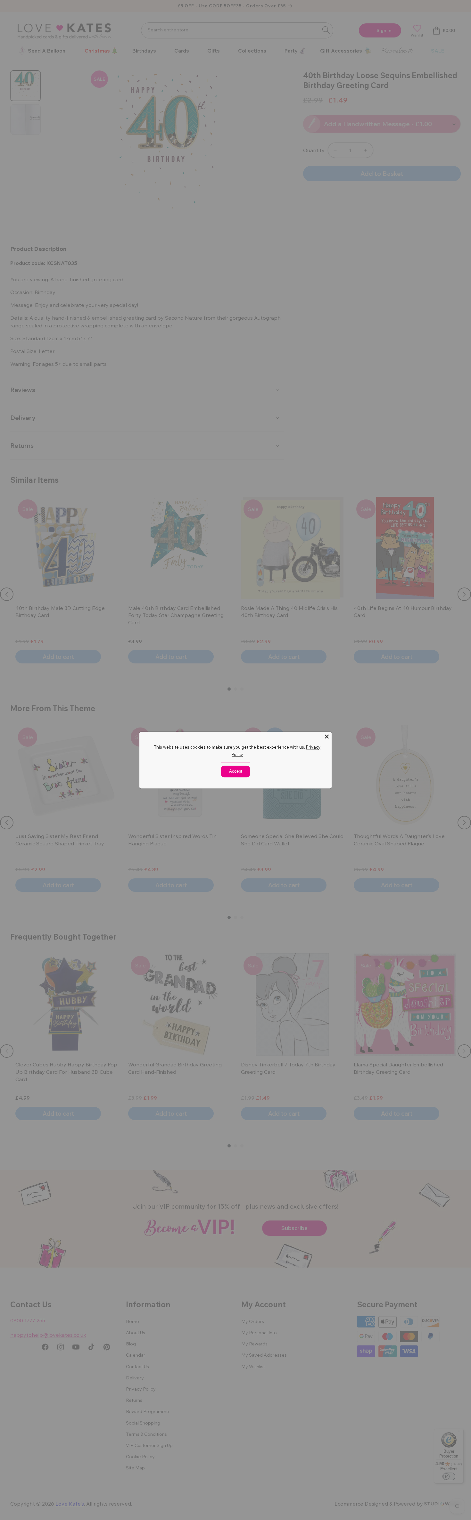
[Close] (327, 736)
